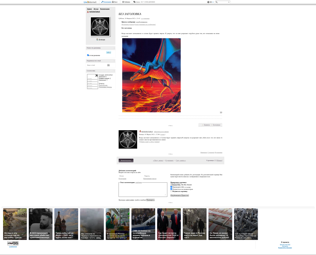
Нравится (207, 125)
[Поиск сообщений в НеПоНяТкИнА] (108, 52)
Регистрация (107, 2)
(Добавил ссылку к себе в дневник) (149, 141)
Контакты (285, 246)
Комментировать (126, 160)
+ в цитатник (145, 18)
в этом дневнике (94, 55)
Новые (219, 160)
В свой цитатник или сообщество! (145, 24)
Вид (212, 2)
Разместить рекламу (285, 247)
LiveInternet (90, 2)
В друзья (102, 39)
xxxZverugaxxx (141, 22)
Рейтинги (127, 2)
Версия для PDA (285, 244)
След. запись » (181, 160)
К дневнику (170, 160)
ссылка (162, 134)
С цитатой (210, 152)
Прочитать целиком (128, 24)
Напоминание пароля (149, 179)
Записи (89, 9)
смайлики (138, 182)
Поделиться (216, 125)
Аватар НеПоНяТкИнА (100, 26)
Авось (138, 2)
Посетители (103, 85)
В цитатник (218, 152)
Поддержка (208, 2)
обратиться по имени (161, 132)
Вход (115, 2)
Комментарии (104, 9)
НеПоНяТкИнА (88, 12)
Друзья (96, 9)
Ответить (203, 152)
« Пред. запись (158, 160)
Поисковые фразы (105, 87)
